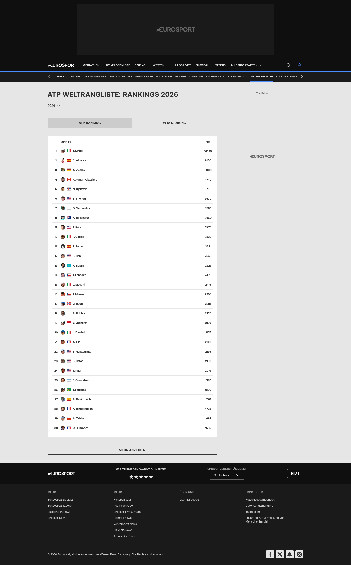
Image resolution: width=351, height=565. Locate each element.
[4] (146, 476)
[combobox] (54, 106)
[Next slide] (301, 76)
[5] (150, 476)
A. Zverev (79, 170)
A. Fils (76, 342)
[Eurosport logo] (62, 65)
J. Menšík (78, 294)
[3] (141, 476)
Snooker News (57, 517)
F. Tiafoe (78, 361)
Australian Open (124, 505)
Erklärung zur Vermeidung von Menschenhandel (265, 519)
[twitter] (280, 554)
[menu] (288, 65)
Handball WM (122, 499)
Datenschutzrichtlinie (259, 505)
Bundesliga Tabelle (60, 505)
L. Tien (77, 256)
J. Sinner (78, 150)
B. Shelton (79, 198)
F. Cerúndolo (81, 380)
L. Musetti (79, 284)
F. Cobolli (78, 236)
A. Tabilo (78, 418)
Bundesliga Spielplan (61, 499)
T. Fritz (77, 227)
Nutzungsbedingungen (260, 499)
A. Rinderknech (83, 408)
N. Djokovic (80, 189)
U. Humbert (80, 428)
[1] (131, 476)
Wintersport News (125, 524)
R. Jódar (78, 246)
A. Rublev (79, 313)
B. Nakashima (82, 351)
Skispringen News (59, 511)
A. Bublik (78, 265)
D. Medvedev (81, 208)
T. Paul (77, 370)
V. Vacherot (80, 322)
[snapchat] (290, 554)
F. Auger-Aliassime (85, 179)
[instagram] (299, 554)
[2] (136, 476)
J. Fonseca (79, 389)
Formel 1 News (123, 517)
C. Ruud (78, 303)
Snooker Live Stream (127, 511)
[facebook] (270, 554)
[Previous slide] (49, 76)
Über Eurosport (189, 499)
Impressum (253, 511)
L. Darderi (79, 332)
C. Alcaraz (79, 160)
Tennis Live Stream (126, 536)
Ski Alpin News (123, 530)
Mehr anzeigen (132, 450)
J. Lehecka (79, 275)
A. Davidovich (82, 399)
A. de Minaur (81, 217)
